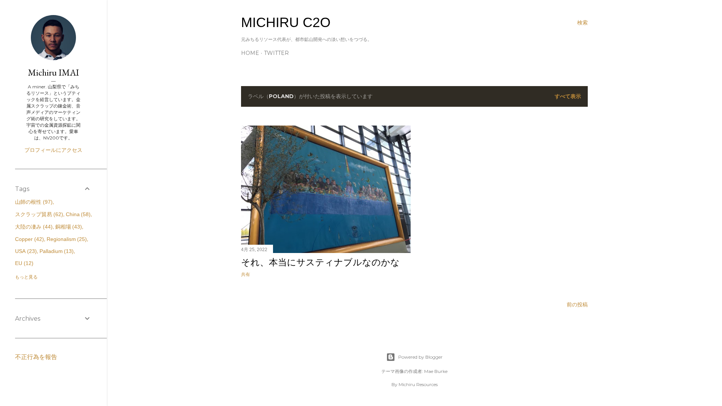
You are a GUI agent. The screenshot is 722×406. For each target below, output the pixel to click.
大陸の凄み (33, 227)
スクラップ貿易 (38, 214)
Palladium (55, 251)
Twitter (276, 53)
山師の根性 (33, 202)
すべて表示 (568, 96)
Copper (28, 239)
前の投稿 (577, 304)
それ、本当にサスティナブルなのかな (320, 262)
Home (250, 53)
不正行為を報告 (36, 357)
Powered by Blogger (420, 357)
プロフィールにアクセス (53, 150)
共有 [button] (245, 274)
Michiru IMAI (53, 72)
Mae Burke (435, 371)
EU (23, 263)
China (77, 214)
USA (25, 251)
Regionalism (66, 239)
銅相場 (67, 227)
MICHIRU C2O (286, 22)
